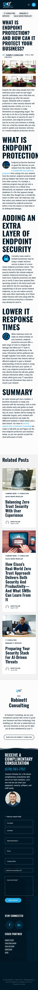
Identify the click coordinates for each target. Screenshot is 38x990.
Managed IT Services (13, 643)
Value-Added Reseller (23, 16)
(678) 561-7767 (15, 768)
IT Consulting (9, 13)
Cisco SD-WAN (9, 946)
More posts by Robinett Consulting (19, 737)
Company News (11, 493)
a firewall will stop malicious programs (18, 172)
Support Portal (9, 940)
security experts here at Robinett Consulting (16, 425)
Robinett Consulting (14, 55)
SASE (6, 952)
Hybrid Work (8, 949)
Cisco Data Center (10, 943)
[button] (34, 5)
